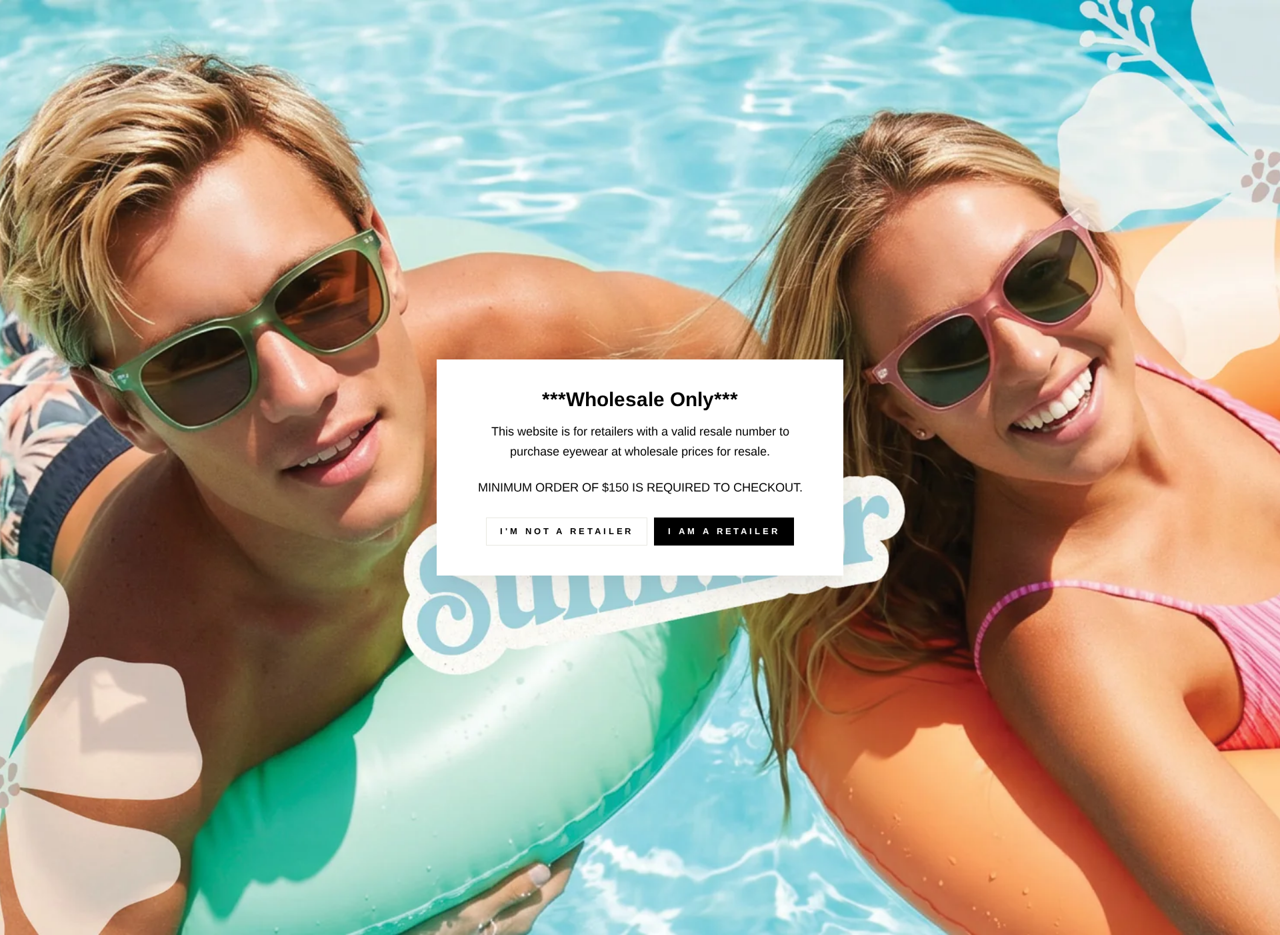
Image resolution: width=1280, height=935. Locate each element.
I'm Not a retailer (566, 531)
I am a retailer (724, 531)
